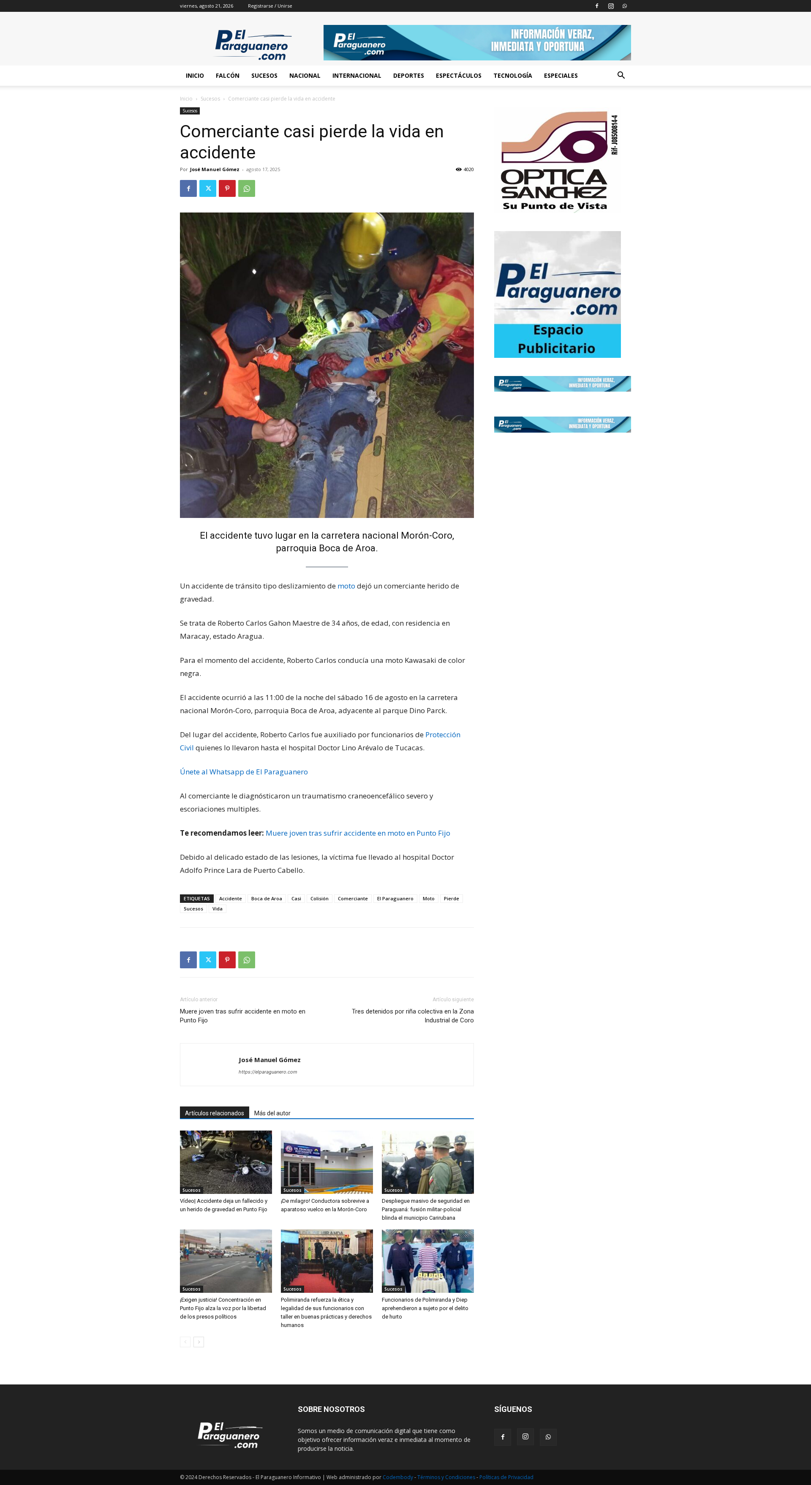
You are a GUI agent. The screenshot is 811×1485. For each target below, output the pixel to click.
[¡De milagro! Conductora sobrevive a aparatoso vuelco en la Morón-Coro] (327, 1162)
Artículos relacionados (214, 1113)
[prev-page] (185, 1342)
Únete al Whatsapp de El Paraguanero (244, 772)
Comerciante (353, 898)
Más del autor (272, 1113)
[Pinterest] (227, 188)
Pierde (451, 898)
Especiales (561, 75)
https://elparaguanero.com (268, 1072)
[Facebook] (597, 6)
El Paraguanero (395, 898)
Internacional (356, 75)
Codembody (398, 1477)
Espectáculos (459, 75)
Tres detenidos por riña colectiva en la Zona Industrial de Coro (413, 1016)
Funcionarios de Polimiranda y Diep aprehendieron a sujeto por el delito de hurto (425, 1308)
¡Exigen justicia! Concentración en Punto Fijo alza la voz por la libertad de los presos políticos (223, 1308)
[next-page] (198, 1342)
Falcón (227, 75)
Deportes (408, 75)
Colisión (319, 898)
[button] (621, 76)
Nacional (305, 75)
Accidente (230, 898)
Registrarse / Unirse (270, 6)
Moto (429, 898)
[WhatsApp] (624, 6)
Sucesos (264, 75)
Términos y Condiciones (446, 1477)
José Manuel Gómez (214, 169)
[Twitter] (207, 188)
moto (346, 586)
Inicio (195, 75)
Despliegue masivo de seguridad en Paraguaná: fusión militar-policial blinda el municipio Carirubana (426, 1209)
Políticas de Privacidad (506, 1477)
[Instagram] (610, 6)
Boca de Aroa (266, 898)
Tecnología (512, 75)
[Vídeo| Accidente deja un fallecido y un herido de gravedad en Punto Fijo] (226, 1162)
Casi (296, 898)
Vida (217, 908)
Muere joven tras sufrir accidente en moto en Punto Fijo (358, 833)
